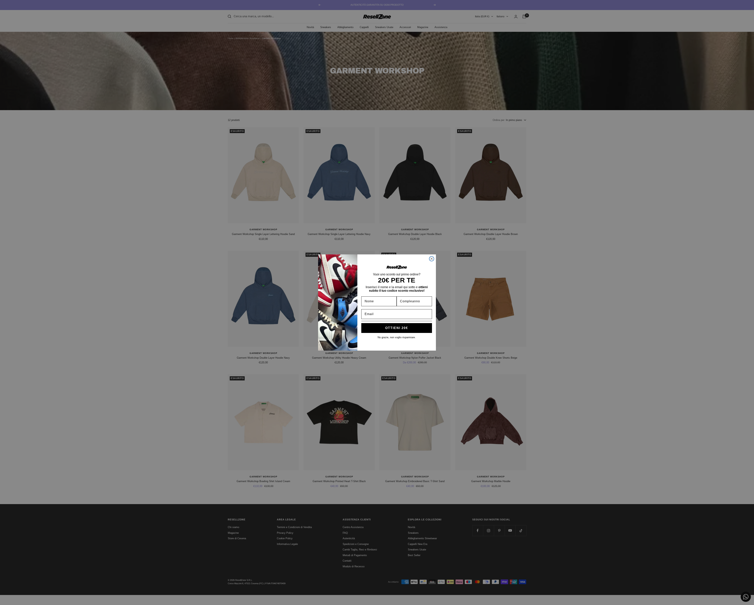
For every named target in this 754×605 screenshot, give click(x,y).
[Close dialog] (431, 258)
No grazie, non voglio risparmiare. (397, 337)
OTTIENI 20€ (396, 328)
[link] (396, 267)
